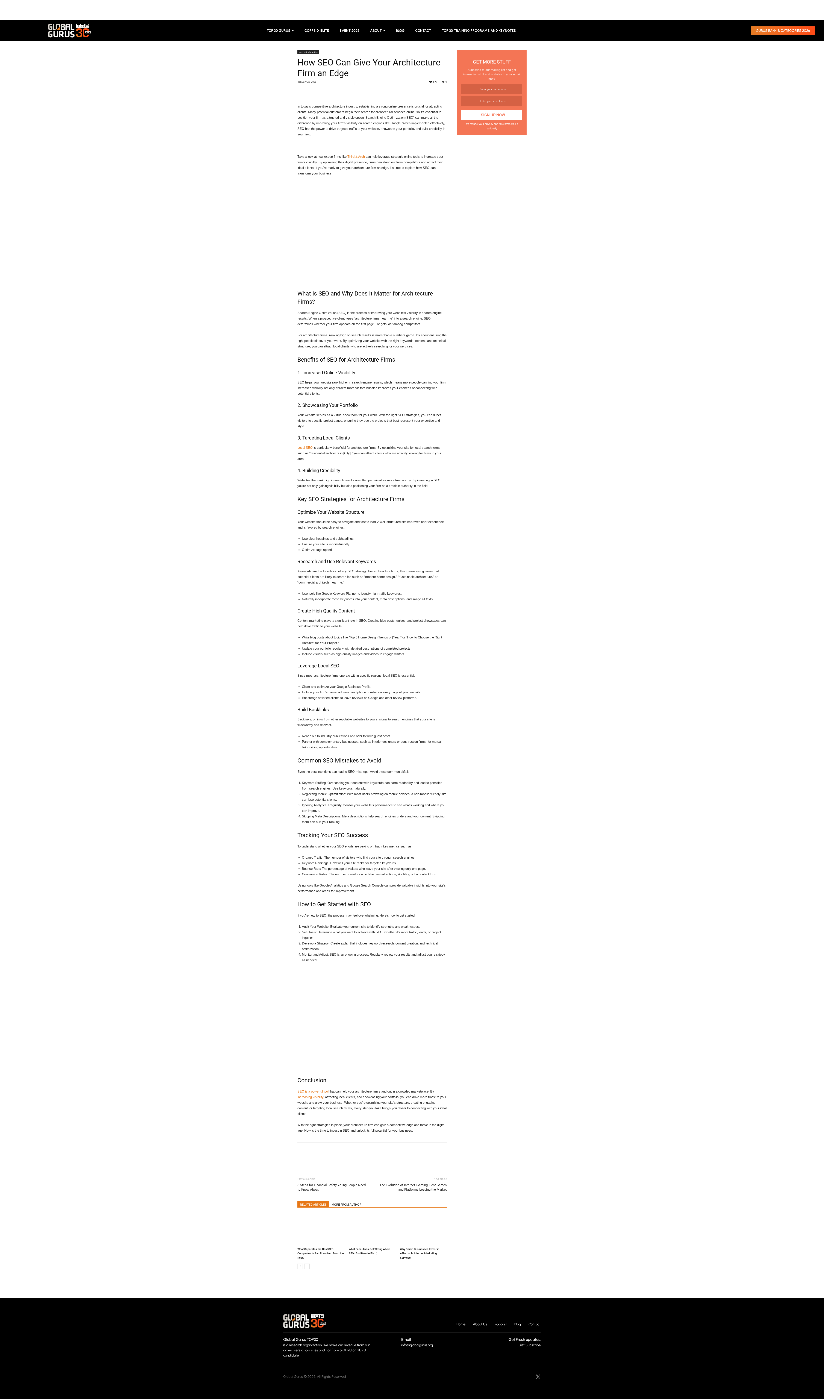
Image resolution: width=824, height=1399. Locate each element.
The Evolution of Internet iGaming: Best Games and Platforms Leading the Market (413, 1187)
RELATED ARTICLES (313, 1204)
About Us (480, 1324)
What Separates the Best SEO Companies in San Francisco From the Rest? (320, 1253)
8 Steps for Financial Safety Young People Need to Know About (331, 1187)
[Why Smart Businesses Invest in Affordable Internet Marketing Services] (423, 1229)
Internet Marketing (308, 51)
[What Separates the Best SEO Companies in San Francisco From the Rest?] (320, 1229)
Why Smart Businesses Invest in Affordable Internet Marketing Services (419, 1253)
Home (460, 1324)
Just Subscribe (530, 1345)
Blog (517, 1324)
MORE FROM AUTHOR (346, 1204)
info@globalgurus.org (417, 1345)
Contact (535, 1324)
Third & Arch (356, 156)
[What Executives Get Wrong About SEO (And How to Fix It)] (372, 1229)
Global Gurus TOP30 (300, 1339)
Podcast (501, 1324)
